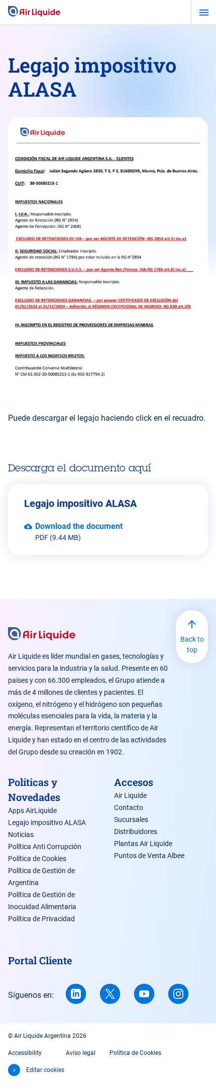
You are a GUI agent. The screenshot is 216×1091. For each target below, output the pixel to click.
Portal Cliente (40, 960)
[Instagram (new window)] (178, 994)
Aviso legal (80, 1052)
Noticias (21, 835)
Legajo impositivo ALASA (47, 823)
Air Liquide (130, 795)
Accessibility (25, 1052)
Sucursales (131, 819)
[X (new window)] (110, 994)
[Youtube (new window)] (144, 994)
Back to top (192, 644)
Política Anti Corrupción (44, 847)
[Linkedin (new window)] (76, 994)
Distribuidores (135, 832)
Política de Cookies (37, 859)
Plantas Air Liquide (143, 844)
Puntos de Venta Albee (149, 856)
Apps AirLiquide (32, 810)
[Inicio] (34, 12)
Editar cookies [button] (45, 1069)
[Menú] (203, 12)
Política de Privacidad (41, 919)
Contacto (128, 807)
